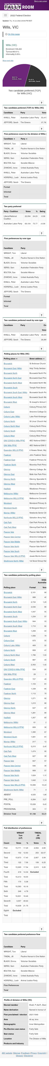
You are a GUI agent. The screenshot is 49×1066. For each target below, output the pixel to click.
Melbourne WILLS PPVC (14, 498)
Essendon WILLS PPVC (13, 450)
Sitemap (16, 1053)
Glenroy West (9, 484)
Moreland (8, 503)
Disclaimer (28, 1055)
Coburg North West (12, 426)
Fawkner (7, 455)
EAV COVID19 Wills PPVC (14, 440)
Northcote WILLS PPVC (13, 517)
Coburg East (9, 411)
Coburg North (9, 421)
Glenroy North (9, 479)
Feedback (25, 1053)
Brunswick (8, 363)
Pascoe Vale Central (12, 536)
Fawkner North (10, 464)
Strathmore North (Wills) (14, 561)
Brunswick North (10, 373)
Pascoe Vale (9, 532)
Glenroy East (9, 474)
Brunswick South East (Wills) (15, 392)
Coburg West (9, 435)
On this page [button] (14, 34)
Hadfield (7, 488)
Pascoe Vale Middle (12, 541)
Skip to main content (40, 1)
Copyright (42, 1053)
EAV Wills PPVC (10, 445)
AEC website (7, 1053)
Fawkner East (9, 459)
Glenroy (7, 469)
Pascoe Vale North (11, 546)
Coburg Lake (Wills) (12, 416)
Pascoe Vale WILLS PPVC (14, 556)
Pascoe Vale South (11, 551)
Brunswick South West (13, 397)
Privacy (34, 1053)
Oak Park (7, 522)
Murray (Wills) (9, 512)
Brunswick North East (12, 378)
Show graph (8, 60)
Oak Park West (10, 527)
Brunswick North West (13, 382)
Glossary (19, 1055)
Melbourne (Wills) (11, 493)
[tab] (24, 34)
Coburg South (9, 431)
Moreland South (10, 508)
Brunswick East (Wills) (13, 368)
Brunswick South (11, 387)
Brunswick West (10, 402)
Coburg (7, 407)
